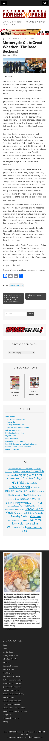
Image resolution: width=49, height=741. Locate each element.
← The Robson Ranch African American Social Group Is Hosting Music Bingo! (12, 298)
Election (19, 478)
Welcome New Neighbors (26, 521)
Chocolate (37, 469)
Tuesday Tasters (20, 516)
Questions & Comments (12, 687)
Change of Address (10, 666)
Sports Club (25, 513)
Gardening (16, 487)
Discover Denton (11, 438)
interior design (14, 499)
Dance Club (37, 471)
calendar (30, 469)
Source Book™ (10, 416)
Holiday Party (35, 495)
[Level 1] (24, 32)
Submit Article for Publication (14, 708)
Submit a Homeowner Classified (15, 711)
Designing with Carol (28, 475)
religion (27, 506)
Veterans (35, 516)
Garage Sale (31, 483)
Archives (6, 662)
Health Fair (21, 490)
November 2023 (27, 39)
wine (35, 523)
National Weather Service (15, 441)
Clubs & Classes (12, 39)
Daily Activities (8, 669)
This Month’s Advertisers (12, 718)
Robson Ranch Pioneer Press (27, 732)
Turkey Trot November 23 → (36, 296)
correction (17, 472)
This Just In (7, 714)
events (18, 482)
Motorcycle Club (16, 285)
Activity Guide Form (10, 655)
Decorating (11, 475)
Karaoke (24, 498)
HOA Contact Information (14, 433)
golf (27, 487)
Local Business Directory (16, 419)
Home (5, 645)
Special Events (8, 697)
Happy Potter (35, 487)
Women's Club (17, 527)
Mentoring (10, 506)
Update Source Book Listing (18, 427)
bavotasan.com (37, 737)
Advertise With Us (10, 659)
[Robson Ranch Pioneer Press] (24, 12)
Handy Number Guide (15, 425)
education (11, 478)
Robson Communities (11, 690)
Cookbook (8, 472)
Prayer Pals (18, 506)
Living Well (20, 503)
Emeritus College (32, 478)
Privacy (5, 721)
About (5, 648)
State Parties (35, 513)
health (9, 491)
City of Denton (10, 436)
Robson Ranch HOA (13, 430)
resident (33, 506)
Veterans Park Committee (18, 520)
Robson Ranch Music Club (25, 510)
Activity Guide (12, 422)
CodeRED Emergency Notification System (21, 444)
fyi (25, 483)
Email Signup (8, 673)
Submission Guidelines (12, 701)
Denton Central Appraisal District (18, 447)
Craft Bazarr (25, 472)
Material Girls (35, 503)
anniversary (13, 469)
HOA (26, 495)
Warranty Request (12, 449)
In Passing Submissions (12, 704)
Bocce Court (22, 469)
